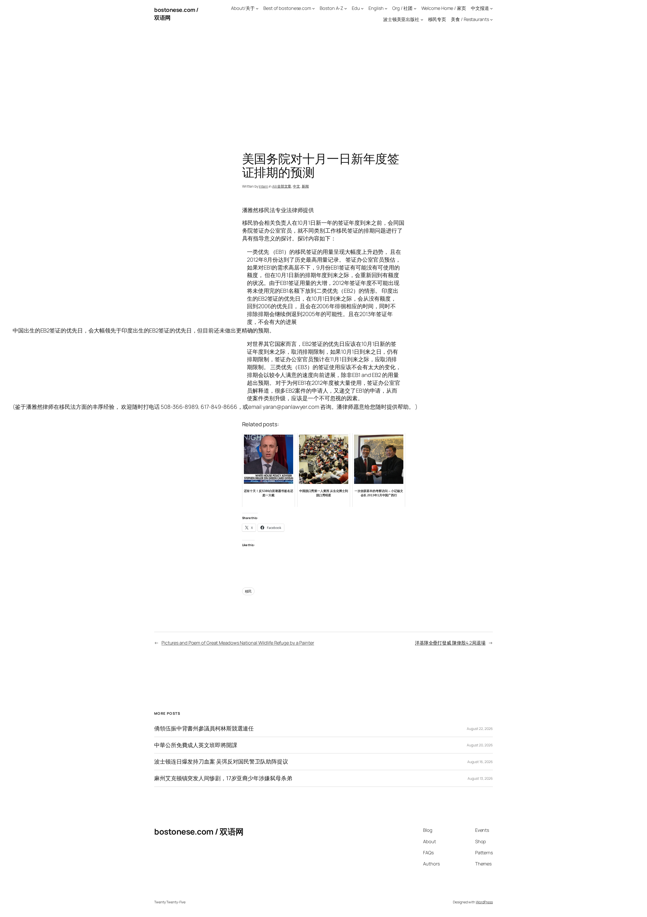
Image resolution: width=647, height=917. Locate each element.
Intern (263, 186)
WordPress (484, 902)
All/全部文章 (281, 186)
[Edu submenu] (362, 8)
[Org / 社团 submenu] (415, 8)
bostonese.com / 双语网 (199, 831)
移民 (248, 591)
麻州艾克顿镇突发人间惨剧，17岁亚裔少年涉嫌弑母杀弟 (223, 778)
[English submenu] (386, 8)
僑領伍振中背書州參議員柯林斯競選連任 (204, 728)
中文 (296, 186)
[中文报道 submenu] (491, 8)
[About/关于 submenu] (257, 8)
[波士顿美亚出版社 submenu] (422, 19)
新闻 (305, 186)
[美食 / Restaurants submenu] (491, 19)
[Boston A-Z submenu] (345, 8)
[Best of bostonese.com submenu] (313, 8)
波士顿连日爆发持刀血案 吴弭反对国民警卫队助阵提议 (221, 761)
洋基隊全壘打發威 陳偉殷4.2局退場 (450, 643)
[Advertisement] (323, 81)
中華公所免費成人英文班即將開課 (195, 745)
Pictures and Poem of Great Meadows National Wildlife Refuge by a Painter (237, 643)
